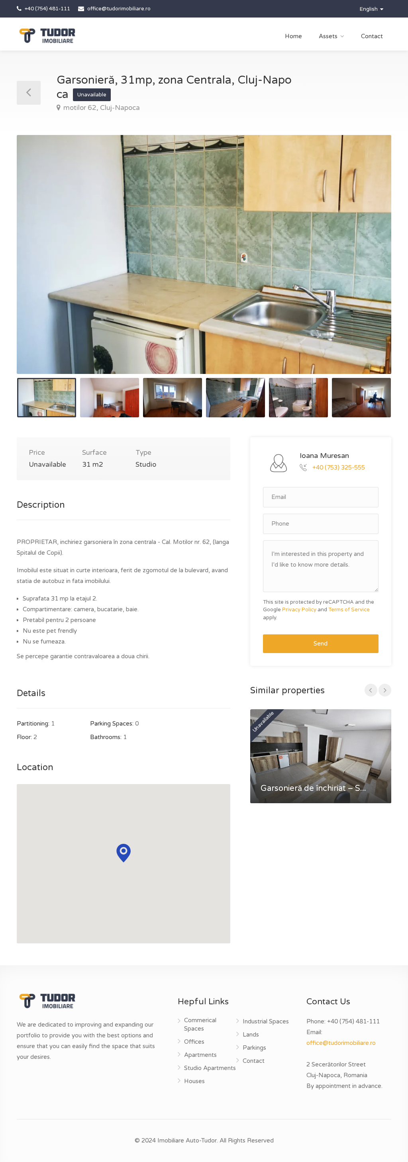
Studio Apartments (210, 1068)
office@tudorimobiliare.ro (341, 1043)
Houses (194, 1081)
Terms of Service (349, 609)
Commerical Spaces (200, 1024)
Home (293, 36)
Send (321, 643)
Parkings (254, 1047)
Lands (251, 1034)
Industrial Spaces (266, 1021)
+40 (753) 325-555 (338, 467)
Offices (194, 1041)
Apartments (200, 1054)
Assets (328, 36)
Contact (372, 36)
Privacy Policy (299, 609)
